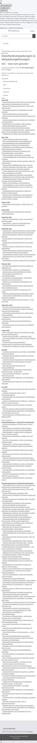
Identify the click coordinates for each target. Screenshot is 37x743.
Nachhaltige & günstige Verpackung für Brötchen (18, 233)
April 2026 (5, 100)
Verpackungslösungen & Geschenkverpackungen (17, 483)
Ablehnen (4, 10)
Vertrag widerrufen (9, 728)
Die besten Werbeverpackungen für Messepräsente (18, 360)
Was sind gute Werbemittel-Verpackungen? (16, 307)
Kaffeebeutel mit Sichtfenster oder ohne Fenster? (18, 177)
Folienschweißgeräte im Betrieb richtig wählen (17, 175)
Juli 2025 (4, 350)
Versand (30, 731)
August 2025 (6, 330)
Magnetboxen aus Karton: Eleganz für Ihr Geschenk (18, 260)
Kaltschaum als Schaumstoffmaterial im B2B (16, 272)
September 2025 (7, 305)
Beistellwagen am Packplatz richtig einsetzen (16, 124)
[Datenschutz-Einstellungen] (1, 1)
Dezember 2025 (7, 217)
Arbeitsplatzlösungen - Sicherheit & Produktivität (18, 422)
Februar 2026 (6, 202)
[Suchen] (33, 36)
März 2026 (5, 137)
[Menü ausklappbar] (4, 31)
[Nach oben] (1, 741)
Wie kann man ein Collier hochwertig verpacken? (18, 409)
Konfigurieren (5, 8)
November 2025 (7, 229)
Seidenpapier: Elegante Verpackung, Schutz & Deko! (18, 231)
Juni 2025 (4, 387)
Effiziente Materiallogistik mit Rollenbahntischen (17, 294)
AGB (4, 85)
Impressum (3, 28)
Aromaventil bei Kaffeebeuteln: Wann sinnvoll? (17, 165)
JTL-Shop (21, 738)
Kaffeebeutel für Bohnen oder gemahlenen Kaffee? (18, 134)
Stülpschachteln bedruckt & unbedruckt (15, 252)
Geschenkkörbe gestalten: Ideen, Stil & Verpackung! (18, 254)
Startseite (6, 92)
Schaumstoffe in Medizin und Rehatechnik (16, 270)
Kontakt (5, 95)
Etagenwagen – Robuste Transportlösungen (16, 223)
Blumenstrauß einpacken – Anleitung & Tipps (16, 336)
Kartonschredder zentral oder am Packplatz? (16, 155)
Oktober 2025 (6, 264)
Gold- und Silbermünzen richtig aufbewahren (17, 141)
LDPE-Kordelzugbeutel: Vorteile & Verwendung (17, 250)
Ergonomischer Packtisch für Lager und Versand (17, 346)
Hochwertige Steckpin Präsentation (13, 225)
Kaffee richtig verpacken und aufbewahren (16, 183)
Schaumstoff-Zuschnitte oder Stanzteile (15, 139)
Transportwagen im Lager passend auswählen (17, 185)
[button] (28, 31)
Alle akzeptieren (6, 5)
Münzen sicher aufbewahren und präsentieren (17, 195)
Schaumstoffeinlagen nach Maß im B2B (15, 114)
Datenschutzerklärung (16, 28)
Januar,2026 (5, 210)
